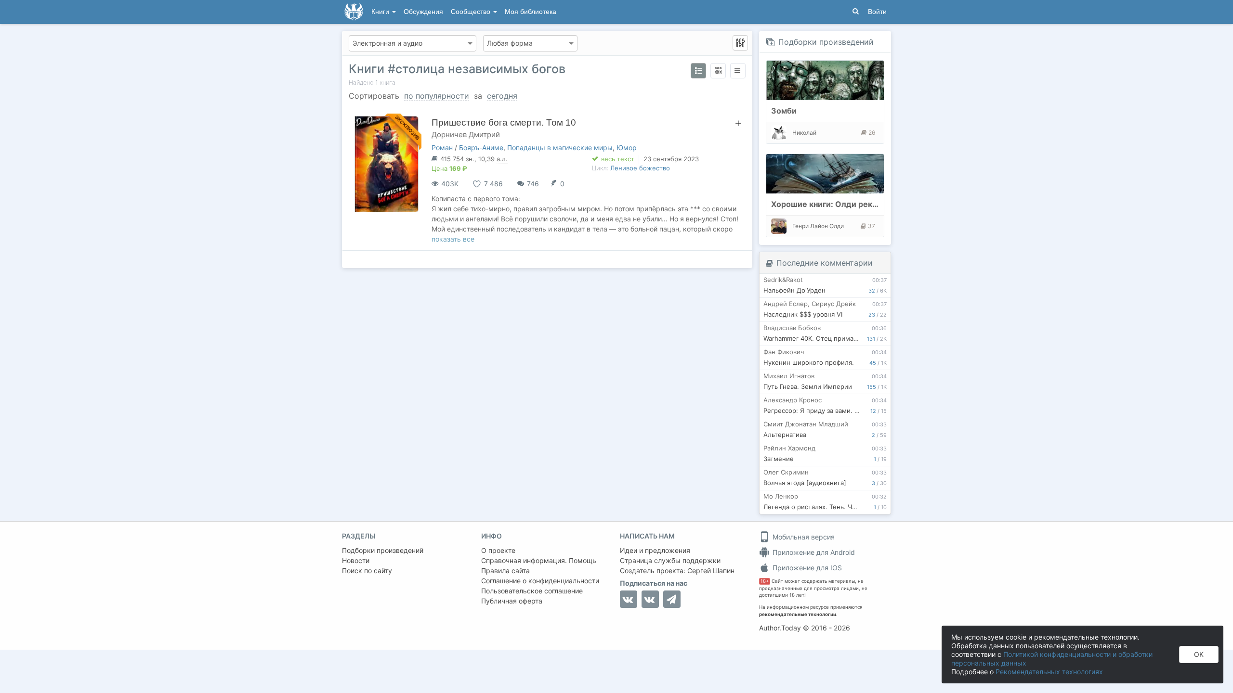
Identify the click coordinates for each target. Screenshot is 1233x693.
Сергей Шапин (711, 570)
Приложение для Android (813, 552)
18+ (765, 581)
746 (533, 184)
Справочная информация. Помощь (538, 560)
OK (1199, 654)
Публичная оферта (511, 601)
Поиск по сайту (367, 570)
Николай (804, 132)
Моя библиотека (530, 11)
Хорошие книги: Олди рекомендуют (841, 204)
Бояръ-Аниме (481, 147)
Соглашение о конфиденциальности (540, 581)
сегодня (502, 96)
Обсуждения (423, 11)
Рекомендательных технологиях (1049, 671)
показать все (453, 239)
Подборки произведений (826, 42)
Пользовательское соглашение (532, 591)
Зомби (784, 111)
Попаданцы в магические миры (560, 147)
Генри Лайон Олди (818, 226)
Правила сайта (505, 570)
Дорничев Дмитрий (466, 134)
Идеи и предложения (655, 550)
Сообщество (471, 11)
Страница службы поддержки (670, 560)
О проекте (498, 550)
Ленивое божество (640, 168)
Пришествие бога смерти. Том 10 (504, 122)
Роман (442, 147)
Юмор (626, 147)
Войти (877, 11)
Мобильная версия (803, 537)
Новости (355, 560)
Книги (381, 11)
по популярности (436, 96)
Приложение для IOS (806, 568)
